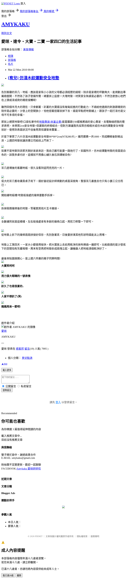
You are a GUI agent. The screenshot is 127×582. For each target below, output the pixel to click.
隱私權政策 (82, 536)
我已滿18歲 (8, 575)
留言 (27, 348)
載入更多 (7, 370)
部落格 (12, 60)
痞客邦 (20, 348)
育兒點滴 (27, 358)
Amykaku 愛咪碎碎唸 (29, 468)
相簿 (10, 56)
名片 (10, 64)
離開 (19, 575)
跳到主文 (6, 33)
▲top (4, 363)
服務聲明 (95, 536)
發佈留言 (7, 390)
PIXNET (38, 536)
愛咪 (4, 331)
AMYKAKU (15, 24)
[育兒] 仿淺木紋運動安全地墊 (33, 78)
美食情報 (28, 49)
